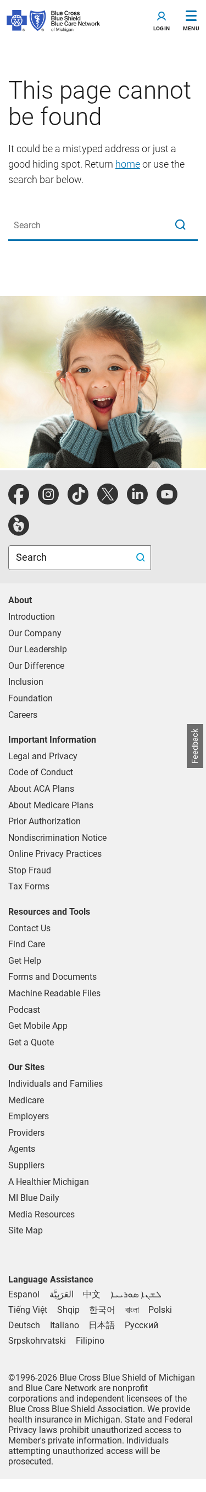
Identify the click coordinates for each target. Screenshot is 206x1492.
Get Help (24, 961)
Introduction (31, 616)
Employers (28, 1116)
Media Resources (41, 1214)
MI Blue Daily (33, 1198)
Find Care (26, 944)
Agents (21, 1149)
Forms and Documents (52, 977)
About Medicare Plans (50, 805)
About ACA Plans (41, 788)
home (127, 164)
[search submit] (142, 557)
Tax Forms (28, 886)
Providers (26, 1133)
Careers (22, 715)
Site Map (25, 1230)
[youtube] (167, 500)
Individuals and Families (55, 1083)
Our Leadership (37, 649)
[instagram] (48, 500)
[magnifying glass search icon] (180, 225)
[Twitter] (107, 500)
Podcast (24, 1010)
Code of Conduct (40, 772)
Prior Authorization (44, 821)
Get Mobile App (38, 1026)
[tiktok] (78, 500)
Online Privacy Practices (55, 854)
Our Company (35, 633)
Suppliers (26, 1165)
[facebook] (18, 500)
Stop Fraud (29, 870)
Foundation (30, 698)
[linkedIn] (137, 500)
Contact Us (29, 928)
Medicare (26, 1100)
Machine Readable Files (54, 993)
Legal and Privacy (42, 756)
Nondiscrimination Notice (57, 838)
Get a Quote (31, 1042)
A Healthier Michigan (48, 1182)
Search (32, 557)
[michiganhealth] (18, 531)
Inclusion (25, 682)
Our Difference (36, 666)
